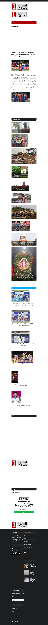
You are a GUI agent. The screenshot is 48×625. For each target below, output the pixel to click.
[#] (24, 463)
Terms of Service (28, 547)
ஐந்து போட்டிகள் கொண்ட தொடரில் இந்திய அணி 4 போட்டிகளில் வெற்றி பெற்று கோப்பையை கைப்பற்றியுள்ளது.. (24, 54)
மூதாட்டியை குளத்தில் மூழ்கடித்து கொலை (20, 131)
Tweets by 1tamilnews (16, 492)
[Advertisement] (24, 42)
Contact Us (27, 538)
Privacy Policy (28, 544)
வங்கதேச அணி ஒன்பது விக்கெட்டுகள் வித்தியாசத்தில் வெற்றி (24, 363)
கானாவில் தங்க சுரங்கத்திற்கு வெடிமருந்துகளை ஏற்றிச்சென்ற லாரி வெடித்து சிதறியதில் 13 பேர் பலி (24, 216)
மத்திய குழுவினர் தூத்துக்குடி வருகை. (20, 162)
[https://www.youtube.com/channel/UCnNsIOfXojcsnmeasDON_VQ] (24, 14)
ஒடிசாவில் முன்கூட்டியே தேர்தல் (18, 144)
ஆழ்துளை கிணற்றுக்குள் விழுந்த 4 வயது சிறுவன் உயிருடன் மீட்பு (33, 581)
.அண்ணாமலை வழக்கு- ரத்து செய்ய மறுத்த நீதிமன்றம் (19, 175)
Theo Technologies (15, 621)
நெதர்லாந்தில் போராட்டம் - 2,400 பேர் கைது (33, 565)
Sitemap (27, 552)
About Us (27, 535)
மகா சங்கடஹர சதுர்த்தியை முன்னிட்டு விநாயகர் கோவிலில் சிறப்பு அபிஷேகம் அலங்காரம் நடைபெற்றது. (23, 278)
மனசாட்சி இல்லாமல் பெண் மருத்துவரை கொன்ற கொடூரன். (20, 229)
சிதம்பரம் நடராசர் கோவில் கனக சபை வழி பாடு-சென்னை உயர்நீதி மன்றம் (19, 189)
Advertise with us (28, 550)
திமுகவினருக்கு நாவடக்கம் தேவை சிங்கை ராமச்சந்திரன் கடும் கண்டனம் (20, 201)
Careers (26, 541)
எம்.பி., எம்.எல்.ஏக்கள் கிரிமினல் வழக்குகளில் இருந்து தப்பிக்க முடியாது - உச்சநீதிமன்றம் (23, 243)
